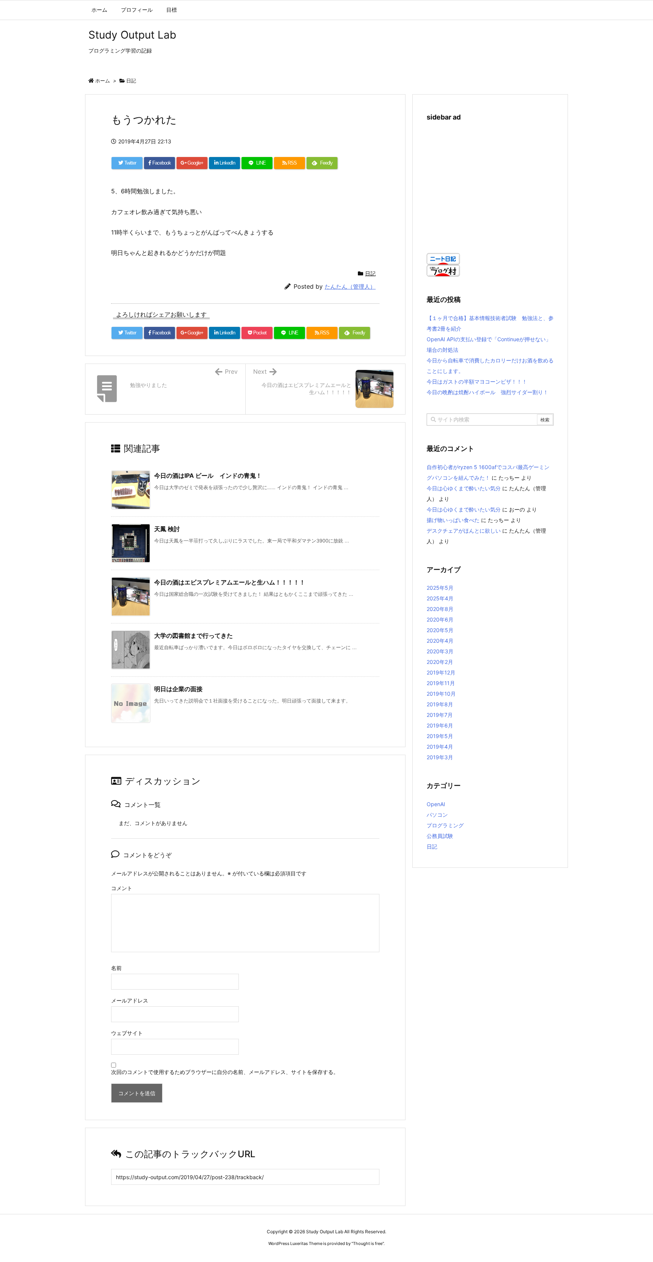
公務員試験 (440, 836)
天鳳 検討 (167, 529)
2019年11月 (441, 683)
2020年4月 (440, 640)
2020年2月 (440, 662)
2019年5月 (440, 736)
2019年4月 (440, 746)
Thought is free (367, 1243)
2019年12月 (441, 672)
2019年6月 (440, 725)
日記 (131, 81)
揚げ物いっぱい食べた (453, 520)
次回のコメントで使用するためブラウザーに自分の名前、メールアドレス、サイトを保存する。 (225, 1072)
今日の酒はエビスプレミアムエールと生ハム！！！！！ (229, 582)
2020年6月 (440, 619)
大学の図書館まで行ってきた (193, 635)
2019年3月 (440, 757)
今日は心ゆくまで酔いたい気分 (464, 488)
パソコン (437, 814)
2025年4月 (440, 598)
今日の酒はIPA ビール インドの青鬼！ (208, 475)
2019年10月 (441, 693)
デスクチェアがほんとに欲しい (464, 530)
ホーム (102, 81)
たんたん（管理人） (350, 286)
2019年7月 (440, 715)
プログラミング (445, 825)
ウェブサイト (127, 1033)
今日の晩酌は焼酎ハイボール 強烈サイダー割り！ (487, 392)
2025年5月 (440, 587)
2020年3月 (440, 651)
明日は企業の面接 (178, 689)
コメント (121, 888)
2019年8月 (440, 704)
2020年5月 (440, 630)
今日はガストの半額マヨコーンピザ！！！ (477, 381)
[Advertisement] (490, 183)
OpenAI (436, 804)
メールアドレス (129, 1000)
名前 (116, 968)
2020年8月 (440, 609)
